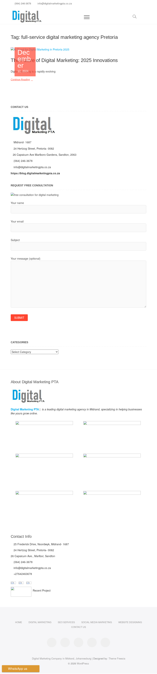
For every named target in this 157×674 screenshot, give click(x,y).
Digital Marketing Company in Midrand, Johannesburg (61, 658)
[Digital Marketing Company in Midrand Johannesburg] (33, 116)
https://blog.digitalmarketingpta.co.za (35, 173)
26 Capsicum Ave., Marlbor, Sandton (33, 556)
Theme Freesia (117, 658)
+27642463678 (22, 574)
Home (18, 622)
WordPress (83, 663)
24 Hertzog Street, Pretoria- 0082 (33, 148)
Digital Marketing (40, 622)
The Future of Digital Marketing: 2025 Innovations (64, 60)
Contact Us (78, 626)
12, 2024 (24, 61)
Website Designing (130, 622)
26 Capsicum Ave (24, 154)
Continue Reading (20, 79)
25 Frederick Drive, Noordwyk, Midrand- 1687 (41, 544)
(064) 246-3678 (22, 3)
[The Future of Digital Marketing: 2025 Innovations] (78, 49)
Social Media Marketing (96, 622)
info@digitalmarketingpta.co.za (54, 3)
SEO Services (66, 622)
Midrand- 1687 (22, 142)
